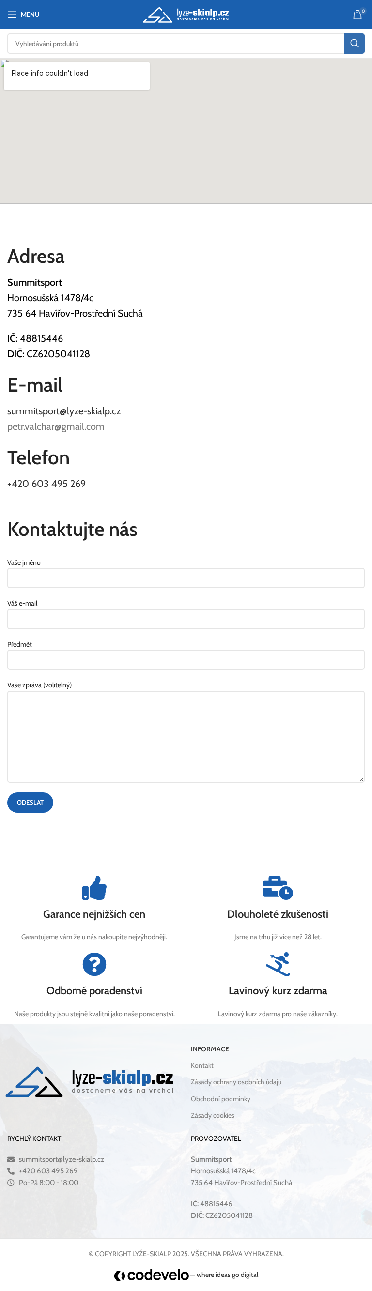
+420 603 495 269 (46, 483)
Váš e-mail (22, 603)
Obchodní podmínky (220, 1098)
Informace (210, 1049)
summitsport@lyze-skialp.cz (64, 411)
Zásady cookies (212, 1115)
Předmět (19, 644)
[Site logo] (186, 13)
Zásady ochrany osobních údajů (236, 1082)
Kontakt (202, 1065)
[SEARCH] (354, 43)
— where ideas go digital (223, 1274)
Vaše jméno (24, 562)
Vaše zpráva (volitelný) (39, 685)
